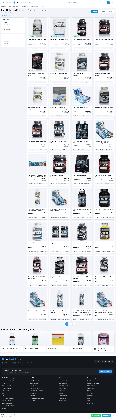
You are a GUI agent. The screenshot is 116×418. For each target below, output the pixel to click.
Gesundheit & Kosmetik (14, 6)
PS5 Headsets (33, 400)
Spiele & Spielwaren (7, 403)
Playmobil (33, 385)
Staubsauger (90, 388)
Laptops (61, 393)
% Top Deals (90, 403)
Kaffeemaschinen (63, 385)
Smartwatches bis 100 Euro (37, 398)
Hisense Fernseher (35, 388)
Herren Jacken (62, 388)
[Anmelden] (112, 2)
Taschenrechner (63, 395)
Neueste (111, 11)
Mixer (88, 398)
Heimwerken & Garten (7, 398)
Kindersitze (90, 395)
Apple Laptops (34, 383)
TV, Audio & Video (6, 388)
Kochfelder (61, 390)
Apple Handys (90, 400)
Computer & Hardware (8, 380)
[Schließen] (114, 415)
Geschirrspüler (91, 385)
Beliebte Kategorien (93, 378)
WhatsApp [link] (97, 415)
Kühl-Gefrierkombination (93, 383)
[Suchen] (108, 2)
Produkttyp (6, 19)
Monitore (89, 390)
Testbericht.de (4, 6)
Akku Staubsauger (35, 380)
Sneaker (32, 395)
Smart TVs (33, 393)
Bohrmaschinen (63, 383)
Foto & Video (5, 390)
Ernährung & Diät (24, 6)
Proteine (32, 6)
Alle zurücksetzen (17, 15)
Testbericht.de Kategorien (9, 378)
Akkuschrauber (63, 380)
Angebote (102, 11)
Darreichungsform (8, 36)
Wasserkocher (62, 398)
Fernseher (89, 380)
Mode (3, 395)
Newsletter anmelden (105, 371)
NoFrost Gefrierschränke (36, 390)
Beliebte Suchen (35, 378)
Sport (3, 393)
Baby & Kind (5, 408)
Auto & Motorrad (6, 385)
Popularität (94, 11)
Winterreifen (90, 393)
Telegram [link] (107, 415)
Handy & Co (5, 383)
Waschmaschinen (63, 400)
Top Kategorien (63, 378)
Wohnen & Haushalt (7, 400)
